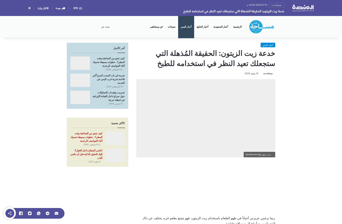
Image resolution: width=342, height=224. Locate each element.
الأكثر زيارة (43, 7)
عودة (58, 8)
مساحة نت (276, 5)
